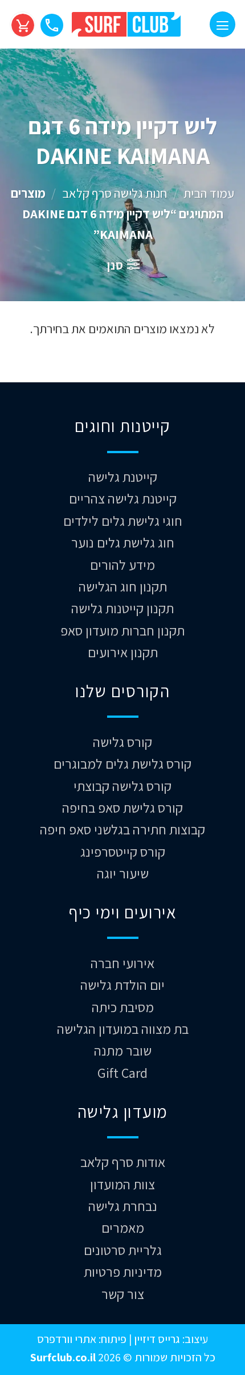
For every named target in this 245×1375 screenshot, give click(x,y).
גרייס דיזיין (156, 1338)
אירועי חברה (122, 963)
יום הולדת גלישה (122, 985)
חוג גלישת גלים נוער (122, 542)
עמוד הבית (208, 193)
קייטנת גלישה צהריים (123, 498)
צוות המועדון (122, 1184)
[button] (222, 24)
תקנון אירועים (123, 652)
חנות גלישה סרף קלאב (114, 193)
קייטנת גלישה (122, 476)
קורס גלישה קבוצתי (123, 786)
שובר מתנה (123, 1050)
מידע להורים (122, 564)
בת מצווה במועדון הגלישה (123, 1029)
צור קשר (122, 1294)
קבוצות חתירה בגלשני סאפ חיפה (122, 829)
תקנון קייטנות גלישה (122, 608)
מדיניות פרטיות (123, 1271)
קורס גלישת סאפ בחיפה (122, 807)
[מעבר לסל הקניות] (22, 24)
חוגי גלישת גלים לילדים (122, 520)
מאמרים (122, 1227)
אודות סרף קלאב (122, 1162)
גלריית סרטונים (123, 1250)
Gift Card (122, 1073)
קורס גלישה (122, 742)
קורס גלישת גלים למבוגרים (122, 763)
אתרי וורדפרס (66, 1338)
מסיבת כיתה (123, 1007)
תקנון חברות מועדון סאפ (122, 630)
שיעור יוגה (123, 873)
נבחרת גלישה (122, 1206)
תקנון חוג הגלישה (123, 586)
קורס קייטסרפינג (122, 851)
